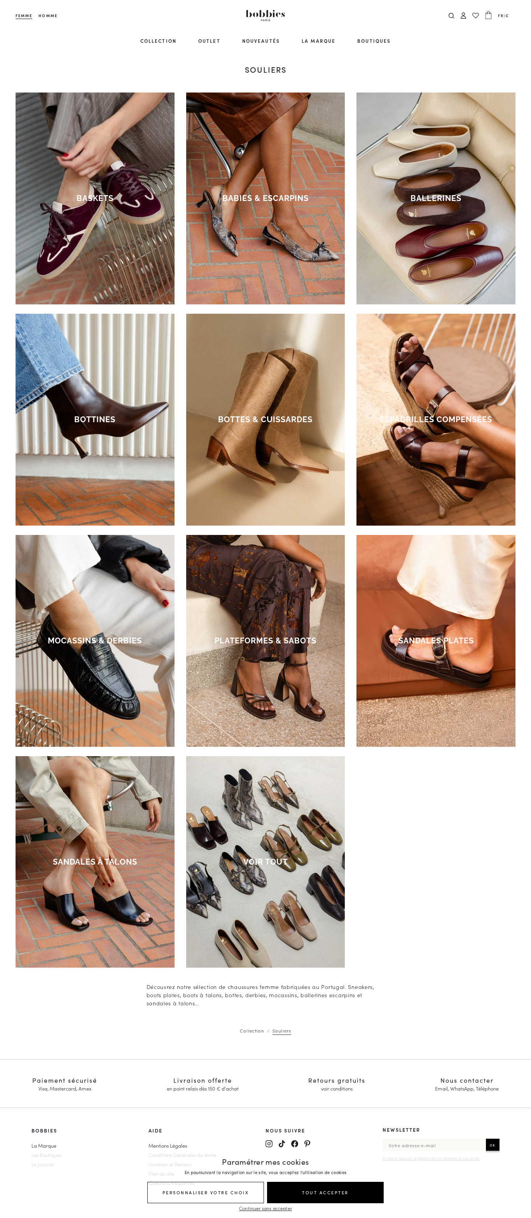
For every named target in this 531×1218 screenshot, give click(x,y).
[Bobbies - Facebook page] (294, 1143)
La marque (318, 40)
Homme (47, 15)
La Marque (43, 1145)
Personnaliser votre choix (205, 1192)
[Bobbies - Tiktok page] (282, 1143)
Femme (24, 15)
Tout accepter (325, 1192)
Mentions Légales (167, 1145)
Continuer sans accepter (265, 1208)
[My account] (463, 16)
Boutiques (374, 40)
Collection (158, 40)
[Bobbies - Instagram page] (269, 1143)
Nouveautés (261, 40)
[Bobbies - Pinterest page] (307, 1143)
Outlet (209, 40)
